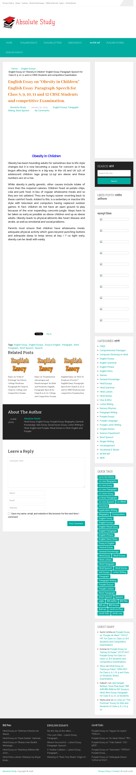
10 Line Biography (108, 481)
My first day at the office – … (60, 731)
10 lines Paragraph (108, 497)
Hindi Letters (106, 392)
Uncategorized (107, 445)
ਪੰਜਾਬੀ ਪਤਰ (117, 613)
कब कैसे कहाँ (95, 43)
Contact (25, 3)
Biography (104, 514)
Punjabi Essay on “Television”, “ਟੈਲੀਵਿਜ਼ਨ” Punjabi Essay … (111, 751)
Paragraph (67, 345)
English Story (106, 371)
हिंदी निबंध (124, 601)
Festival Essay (106, 547)
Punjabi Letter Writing (110, 425)
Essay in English (52, 345)
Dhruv (103, 666)
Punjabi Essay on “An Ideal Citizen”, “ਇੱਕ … (111, 738)
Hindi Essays (75, 43)
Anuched (103, 506)
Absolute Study (10, 771)
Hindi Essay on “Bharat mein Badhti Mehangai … (20, 744)
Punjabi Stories (115, 43)
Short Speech (22, 110)
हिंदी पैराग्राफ (114, 605)
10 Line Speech (106, 502)
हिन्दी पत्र (102, 609)
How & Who (106, 400)
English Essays (14, 52)
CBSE (102, 346)
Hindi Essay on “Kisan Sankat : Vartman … (22, 738)
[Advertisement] (46, 133)
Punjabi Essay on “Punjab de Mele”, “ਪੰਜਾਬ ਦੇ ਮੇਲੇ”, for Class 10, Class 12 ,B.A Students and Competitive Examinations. (115, 638)
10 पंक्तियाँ (121, 502)
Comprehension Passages (113, 350)
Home (9, 43)
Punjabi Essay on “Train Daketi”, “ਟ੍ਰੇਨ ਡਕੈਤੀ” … (109, 744)
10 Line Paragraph (108, 489)
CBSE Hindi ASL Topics (55, 3)
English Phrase (107, 367)
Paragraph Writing (108, 412)
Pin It (48, 334)
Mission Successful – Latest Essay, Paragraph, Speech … (64, 744)
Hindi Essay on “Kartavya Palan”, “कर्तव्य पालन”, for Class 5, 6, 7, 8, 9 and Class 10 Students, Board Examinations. (114, 672)
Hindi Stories (71, 3)
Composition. (118, 514)
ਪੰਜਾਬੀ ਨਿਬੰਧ (104, 613)
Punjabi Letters (52, 43)
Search (114, 181)
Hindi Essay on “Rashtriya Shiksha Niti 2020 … (21, 751)
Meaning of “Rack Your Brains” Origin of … (67, 757)
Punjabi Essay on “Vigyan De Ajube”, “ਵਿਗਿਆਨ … (109, 732)
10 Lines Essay (106, 493)
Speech (39, 348)
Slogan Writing (107, 441)
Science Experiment (110, 433)
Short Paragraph (107, 593)
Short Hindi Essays (36, 3)
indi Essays (104, 572)
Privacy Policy (8, 3)
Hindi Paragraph (106, 564)
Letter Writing (106, 404)
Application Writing (108, 510)
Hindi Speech (105, 568)
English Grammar (108, 363)
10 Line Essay (105, 485)
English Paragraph (108, 531)
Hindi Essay (104, 555)
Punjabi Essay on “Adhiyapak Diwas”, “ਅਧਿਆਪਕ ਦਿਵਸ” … (109, 759)
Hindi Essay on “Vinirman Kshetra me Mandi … (21, 732)
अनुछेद (101, 601)
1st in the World (106, 477)
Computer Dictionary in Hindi (114, 354)
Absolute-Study (18, 107)
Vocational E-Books (109, 449)
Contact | (116, 771)
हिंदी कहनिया (112, 601)
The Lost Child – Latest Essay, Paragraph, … (62, 736)
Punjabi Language (109, 420)
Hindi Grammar (107, 387)
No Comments (42, 110)
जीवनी (102, 458)
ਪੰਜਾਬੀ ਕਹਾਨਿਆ (116, 609)
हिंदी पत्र (102, 605)
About (17, 3)
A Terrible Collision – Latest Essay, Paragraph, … (64, 751)
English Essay (20, 345)
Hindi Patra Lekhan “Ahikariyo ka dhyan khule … (22, 759)
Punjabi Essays (28, 43)
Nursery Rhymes (108, 408)
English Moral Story (108, 526)
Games (103, 375)
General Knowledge (110, 379)
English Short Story (108, 539)
